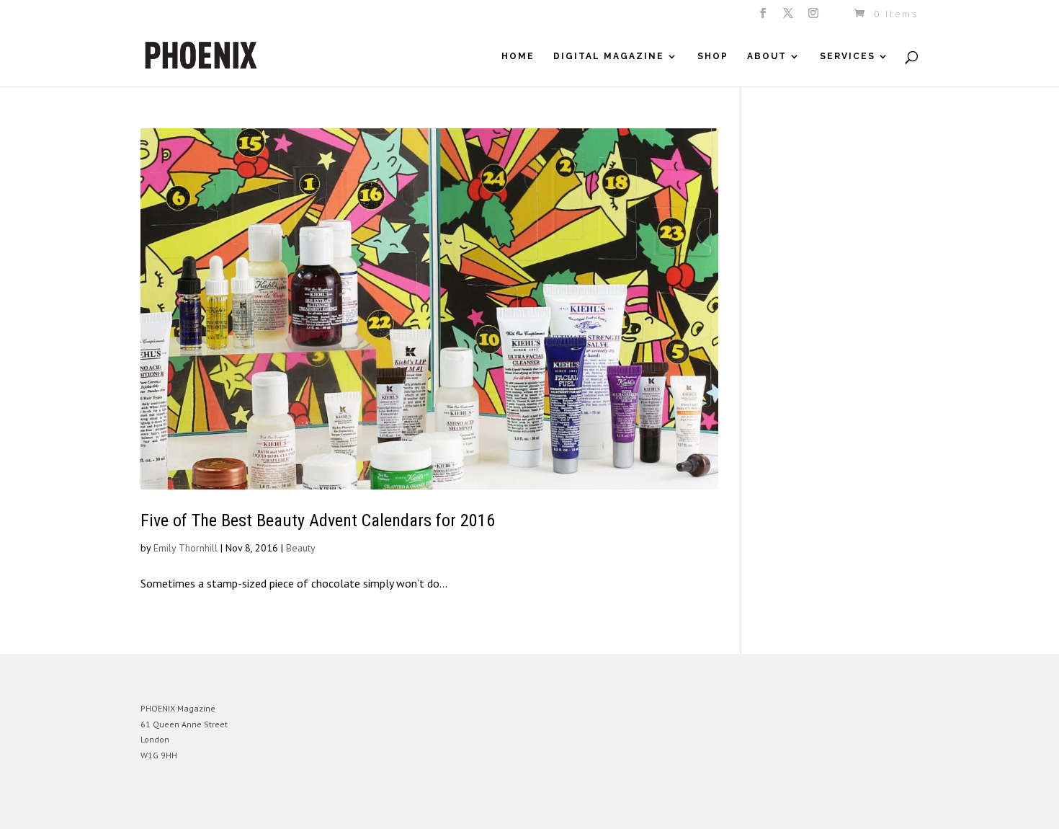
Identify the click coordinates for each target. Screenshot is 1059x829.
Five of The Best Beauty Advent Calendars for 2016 (317, 520)
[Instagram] (814, 17)
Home (518, 56)
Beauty (301, 547)
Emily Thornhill (185, 547)
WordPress (297, 807)
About (767, 56)
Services (847, 56)
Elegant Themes (207, 807)
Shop (712, 56)
